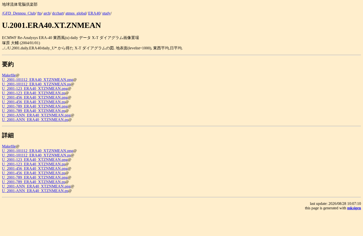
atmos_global (75, 13)
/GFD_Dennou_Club (18, 13)
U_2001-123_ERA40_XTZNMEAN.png (35, 88)
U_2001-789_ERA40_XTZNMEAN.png (35, 106)
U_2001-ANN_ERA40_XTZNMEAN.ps (35, 120)
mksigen (354, 208)
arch (46, 13)
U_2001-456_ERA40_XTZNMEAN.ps (33, 102)
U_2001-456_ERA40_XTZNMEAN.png (35, 97)
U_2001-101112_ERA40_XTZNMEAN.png (37, 80)
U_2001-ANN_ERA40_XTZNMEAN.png (36, 115)
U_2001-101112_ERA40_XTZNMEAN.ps (36, 84)
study (106, 13)
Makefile (9, 75)
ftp (39, 13)
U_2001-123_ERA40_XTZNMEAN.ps (33, 93)
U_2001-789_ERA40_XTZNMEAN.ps (33, 111)
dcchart (57, 13)
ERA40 (94, 13)
